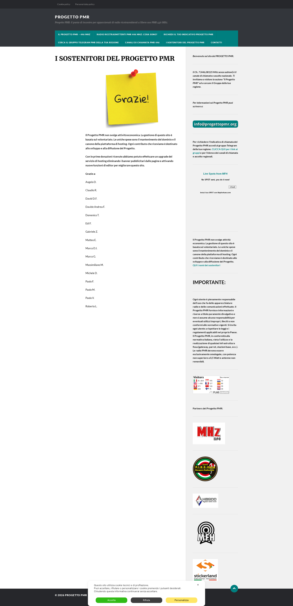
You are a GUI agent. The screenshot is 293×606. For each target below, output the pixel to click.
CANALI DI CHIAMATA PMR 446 (142, 42)
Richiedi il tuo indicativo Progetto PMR (188, 34)
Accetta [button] (111, 600)
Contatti (216, 42)
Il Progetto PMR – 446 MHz (74, 34)
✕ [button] (198, 584)
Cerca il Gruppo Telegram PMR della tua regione (88, 42)
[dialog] (146, 593)
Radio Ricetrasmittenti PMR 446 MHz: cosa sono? (127, 34)
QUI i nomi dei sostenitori (206, 265)
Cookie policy (63, 4)
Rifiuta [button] (146, 600)
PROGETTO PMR (72, 17)
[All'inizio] (234, 588)
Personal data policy (84, 4)
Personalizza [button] (181, 600)
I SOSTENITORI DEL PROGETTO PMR (185, 42)
